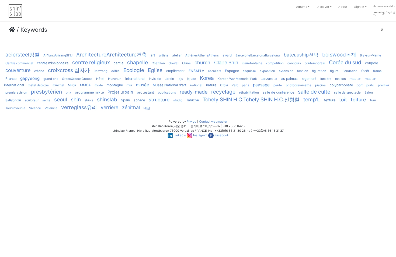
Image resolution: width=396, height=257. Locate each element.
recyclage (223, 91)
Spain (125, 100)
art (153, 55)
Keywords (33, 29)
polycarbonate (341, 85)
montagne (115, 85)
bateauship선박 (301, 55)
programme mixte (89, 92)
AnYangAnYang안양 (57, 55)
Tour (373, 100)
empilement (175, 71)
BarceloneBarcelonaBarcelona (257, 55)
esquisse (249, 71)
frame (377, 71)
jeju (180, 79)
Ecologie (133, 70)
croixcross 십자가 (69, 70)
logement (309, 79)
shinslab (107, 99)
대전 (147, 108)
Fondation (349, 71)
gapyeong (30, 78)
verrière (109, 107)
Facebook (221, 135)
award (227, 55)
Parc (235, 85)
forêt (365, 71)
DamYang (100, 71)
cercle (118, 63)
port (360, 85)
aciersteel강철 (22, 54)
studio (177, 100)
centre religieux (91, 62)
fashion (302, 71)
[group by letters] (382, 30)
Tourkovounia (15, 108)
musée (142, 84)
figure (334, 71)
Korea (207, 78)
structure (159, 99)
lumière (325, 79)
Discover (323, 7)
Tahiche (192, 100)
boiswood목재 (339, 54)
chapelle (137, 62)
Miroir (72, 85)
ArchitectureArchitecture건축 (111, 54)
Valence (35, 108)
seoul (60, 99)
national (196, 85)
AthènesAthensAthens (202, 55)
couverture (17, 70)
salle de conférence (278, 92)
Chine (186, 63)
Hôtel (100, 79)
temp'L (311, 99)
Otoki (224, 85)
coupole (371, 63)
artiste (163, 55)
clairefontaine (252, 63)
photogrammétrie (298, 85)
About (342, 7)
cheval (173, 63)
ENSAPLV (196, 71)
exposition (267, 71)
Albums (301, 7)
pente (277, 85)
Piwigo (191, 121)
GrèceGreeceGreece (77, 79)
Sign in (359, 7)
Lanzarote (268, 79)
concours (294, 63)
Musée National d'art (169, 85)
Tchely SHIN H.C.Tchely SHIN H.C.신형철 (251, 99)
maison (340, 79)
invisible (155, 79)
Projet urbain (120, 92)
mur (129, 85)
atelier (177, 55)
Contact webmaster (213, 121)
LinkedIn (180, 135)
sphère (139, 100)
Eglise (155, 70)
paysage (261, 84)
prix (68, 92)
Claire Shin (226, 62)
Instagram (200, 135)
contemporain (315, 63)
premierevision (16, 92)
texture (329, 100)
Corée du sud (345, 62)
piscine (320, 85)
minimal (58, 85)
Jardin (169, 79)
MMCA (85, 85)
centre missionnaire (52, 63)
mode (99, 85)
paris (245, 85)
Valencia (51, 108)
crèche (39, 71)
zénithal (131, 107)
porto (370, 85)
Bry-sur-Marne (370, 55)
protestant (145, 92)
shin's (89, 100)
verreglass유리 (79, 107)
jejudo (191, 79)
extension (286, 71)
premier (383, 85)
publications (167, 92)
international (135, 79)
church (202, 62)
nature (211, 85)
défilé (115, 71)
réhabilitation (249, 92)
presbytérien (46, 91)
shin (76, 99)
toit (343, 99)
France (10, 79)
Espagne (232, 71)
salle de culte (314, 91)
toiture (358, 99)
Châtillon (158, 63)
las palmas (289, 79)
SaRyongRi (13, 100)
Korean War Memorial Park (237, 79)
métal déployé (38, 85)
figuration (319, 71)
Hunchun (114, 79)
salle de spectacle (347, 92)
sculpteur (32, 100)
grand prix (50, 79)
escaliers (214, 71)
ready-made (193, 92)
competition (275, 63)
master (355, 79)
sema (46, 100)
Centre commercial (19, 63)
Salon (368, 92)
